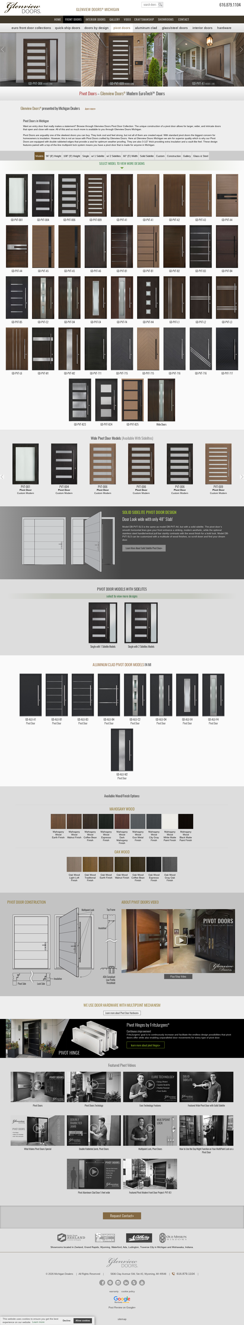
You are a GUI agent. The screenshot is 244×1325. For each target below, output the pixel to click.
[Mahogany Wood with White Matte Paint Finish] (169, 822)
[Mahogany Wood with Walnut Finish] (74, 822)
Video (127, 19)
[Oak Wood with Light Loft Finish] (74, 865)
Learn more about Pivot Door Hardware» (122, 1013)
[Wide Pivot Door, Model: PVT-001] (25, 464)
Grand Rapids (91, 1247)
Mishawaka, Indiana (182, 1247)
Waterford (116, 1247)
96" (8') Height (53, 156)
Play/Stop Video (178, 976)
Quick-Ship (67, 28)
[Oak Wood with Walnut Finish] (122, 865)
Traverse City (147, 1247)
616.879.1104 (230, 5)
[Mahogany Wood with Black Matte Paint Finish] (185, 822)
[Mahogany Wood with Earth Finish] (58, 822)
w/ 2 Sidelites (114, 156)
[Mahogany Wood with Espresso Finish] (106, 822)
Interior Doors (96, 19)
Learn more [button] (38, 1322)
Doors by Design (96, 28)
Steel (175, 28)
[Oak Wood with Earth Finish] (106, 865)
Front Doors (73, 19)
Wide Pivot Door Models (122, 438)
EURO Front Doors (31, 28)
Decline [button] (66, 1321)
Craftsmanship (144, 19)
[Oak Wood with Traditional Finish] (90, 865)
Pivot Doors (122, 28)
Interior (202, 28)
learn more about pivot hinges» (145, 1045)
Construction (174, 156)
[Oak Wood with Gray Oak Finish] (169, 865)
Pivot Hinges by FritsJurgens (148, 1025)
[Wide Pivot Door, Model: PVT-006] (103, 464)
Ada (125, 1247)
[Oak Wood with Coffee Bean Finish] (137, 865)
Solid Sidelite (147, 156)
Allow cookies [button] (83, 1321)
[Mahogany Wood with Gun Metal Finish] (137, 822)
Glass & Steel (200, 156)
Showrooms (166, 19)
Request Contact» (122, 1215)
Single (85, 156)
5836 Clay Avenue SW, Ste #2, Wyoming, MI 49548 (138, 1273)
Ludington (133, 1247)
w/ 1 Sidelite (97, 156)
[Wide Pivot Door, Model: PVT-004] (64, 464)
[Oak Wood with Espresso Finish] (153, 865)
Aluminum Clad (146, 28)
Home (57, 19)
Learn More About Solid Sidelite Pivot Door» (144, 548)
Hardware (224, 28)
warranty (114, 1291)
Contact (183, 19)
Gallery (115, 19)
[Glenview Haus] (118, 1283)
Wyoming (105, 1247)
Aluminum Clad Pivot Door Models (118, 664)
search (152, 4)
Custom (160, 156)
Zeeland (78, 1247)
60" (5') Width (130, 156)
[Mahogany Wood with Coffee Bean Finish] (90, 822)
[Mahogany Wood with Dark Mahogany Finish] (122, 822)
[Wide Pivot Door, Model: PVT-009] (218, 464)
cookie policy (128, 1291)
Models (39, 156)
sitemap (122, 1319)
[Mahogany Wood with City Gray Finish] (153, 822)
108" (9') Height (71, 156)
